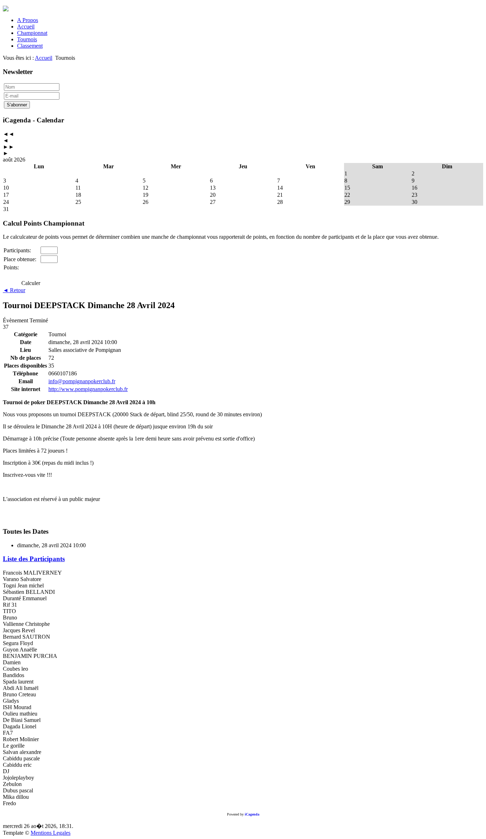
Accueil (26, 26)
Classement (30, 46)
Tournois (27, 39)
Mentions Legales (50, 833)
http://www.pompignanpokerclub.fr (88, 389)
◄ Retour (14, 290)
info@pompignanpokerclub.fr (81, 381)
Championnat (32, 33)
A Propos (27, 20)
